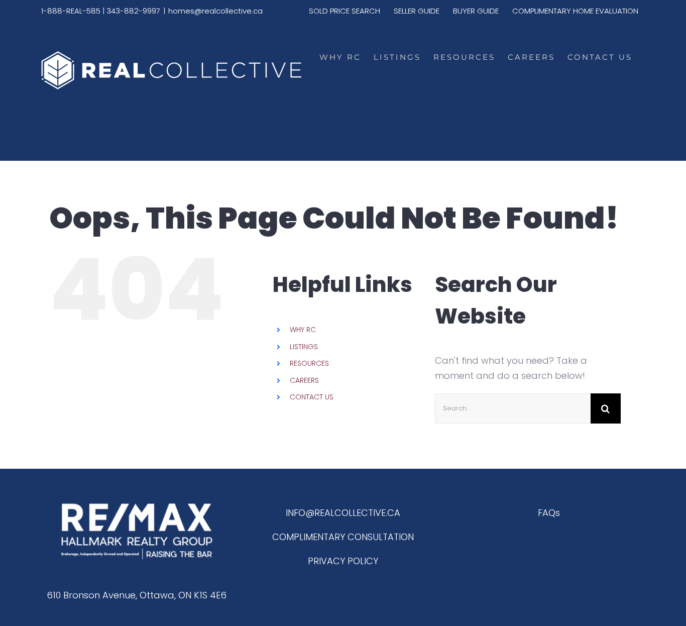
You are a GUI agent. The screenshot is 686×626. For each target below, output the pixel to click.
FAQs (549, 512)
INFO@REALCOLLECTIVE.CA (343, 512)
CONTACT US (311, 397)
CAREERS (304, 380)
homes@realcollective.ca (215, 11)
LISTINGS (304, 347)
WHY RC (303, 330)
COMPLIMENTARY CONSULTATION (343, 537)
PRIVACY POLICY (343, 561)
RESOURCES (309, 363)
